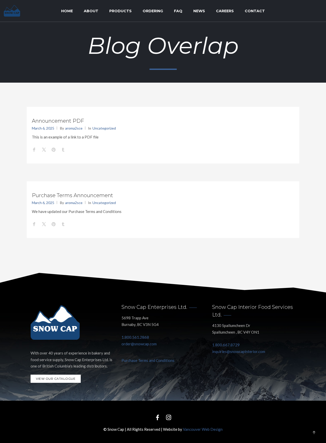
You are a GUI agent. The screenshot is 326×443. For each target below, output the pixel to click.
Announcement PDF (58, 121)
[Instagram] (168, 417)
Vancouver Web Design (203, 429)
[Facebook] (157, 417)
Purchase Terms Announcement (72, 195)
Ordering (153, 11)
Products (120, 11)
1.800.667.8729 (226, 345)
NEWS (199, 11)
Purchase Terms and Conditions (147, 360)
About (91, 11)
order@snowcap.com (139, 343)
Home (67, 11)
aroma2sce (74, 128)
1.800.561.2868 (135, 337)
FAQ (178, 11)
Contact (255, 11)
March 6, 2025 (43, 128)
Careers (225, 11)
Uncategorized (104, 128)
